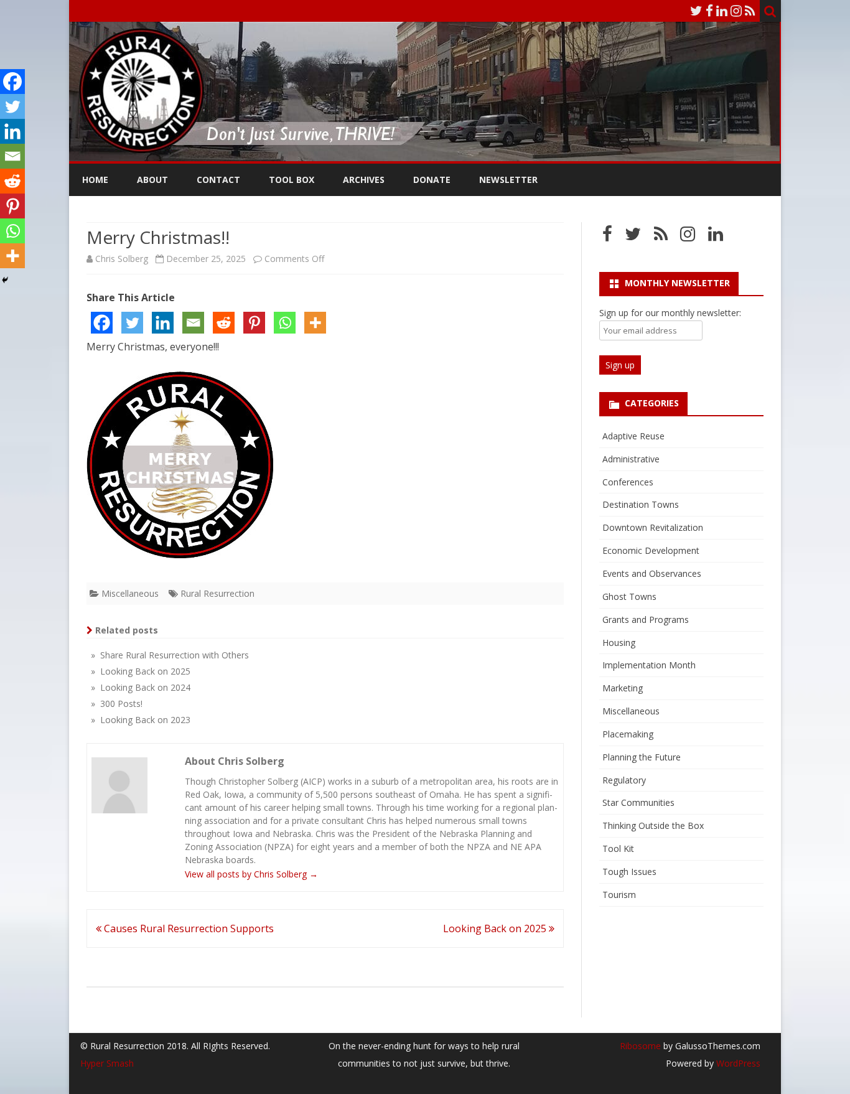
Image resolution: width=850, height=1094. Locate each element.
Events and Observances (651, 573)
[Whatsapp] (285, 323)
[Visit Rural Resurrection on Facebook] (607, 237)
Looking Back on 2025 (496, 928)
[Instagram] (736, 10)
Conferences (627, 482)
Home (95, 179)
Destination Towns (640, 504)
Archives (364, 179)
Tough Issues (629, 871)
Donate (432, 179)
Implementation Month (649, 665)
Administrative (631, 459)
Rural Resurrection (217, 593)
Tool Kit (618, 848)
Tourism (619, 894)
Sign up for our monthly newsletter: (670, 313)
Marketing (622, 688)
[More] (315, 323)
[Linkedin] (163, 323)
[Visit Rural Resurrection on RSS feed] (661, 237)
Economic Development (650, 550)
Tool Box (291, 179)
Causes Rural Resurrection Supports (187, 928)
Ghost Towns (629, 596)
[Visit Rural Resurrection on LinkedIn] (715, 237)
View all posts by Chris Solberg (251, 874)
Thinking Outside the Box (653, 825)
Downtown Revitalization (652, 527)
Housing (618, 642)
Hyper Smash (107, 1063)
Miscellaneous (130, 593)
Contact (218, 179)
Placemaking (627, 734)
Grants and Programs (645, 619)
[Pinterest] (254, 323)
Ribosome (640, 1046)
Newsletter (508, 179)
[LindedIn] (721, 10)
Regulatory (624, 780)
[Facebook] (709, 10)
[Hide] (5, 280)
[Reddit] (224, 323)
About (152, 179)
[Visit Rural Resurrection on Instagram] (687, 237)
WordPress (737, 1063)
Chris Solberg (121, 258)
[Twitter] (696, 10)
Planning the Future (641, 757)
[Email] (193, 323)
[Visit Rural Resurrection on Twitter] (633, 237)
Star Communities (638, 802)
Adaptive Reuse (633, 436)
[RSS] (750, 10)
